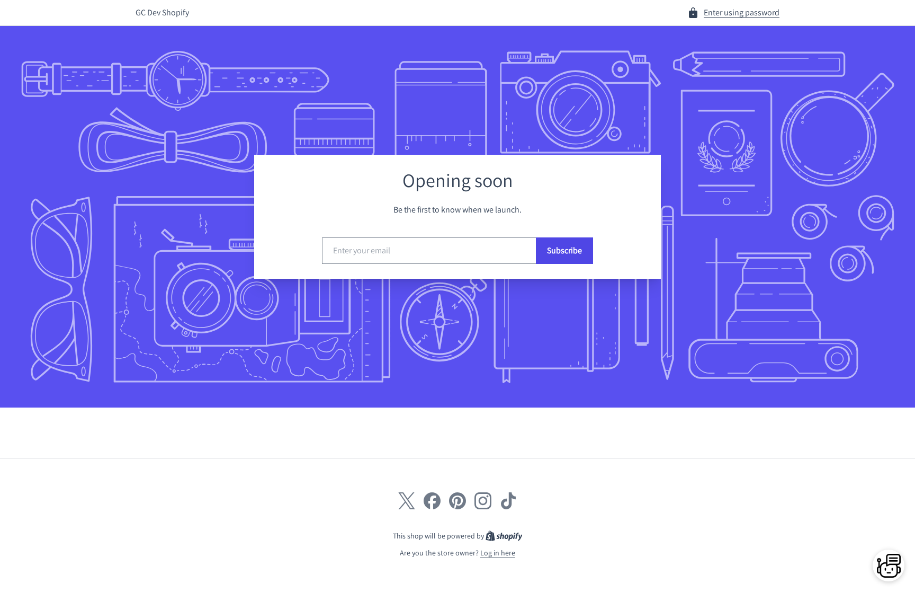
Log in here (497, 553)
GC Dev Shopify (162, 12)
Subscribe (564, 250)
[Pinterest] (457, 500)
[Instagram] (482, 500)
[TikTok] (508, 500)
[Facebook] (432, 500)
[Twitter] (406, 500)
